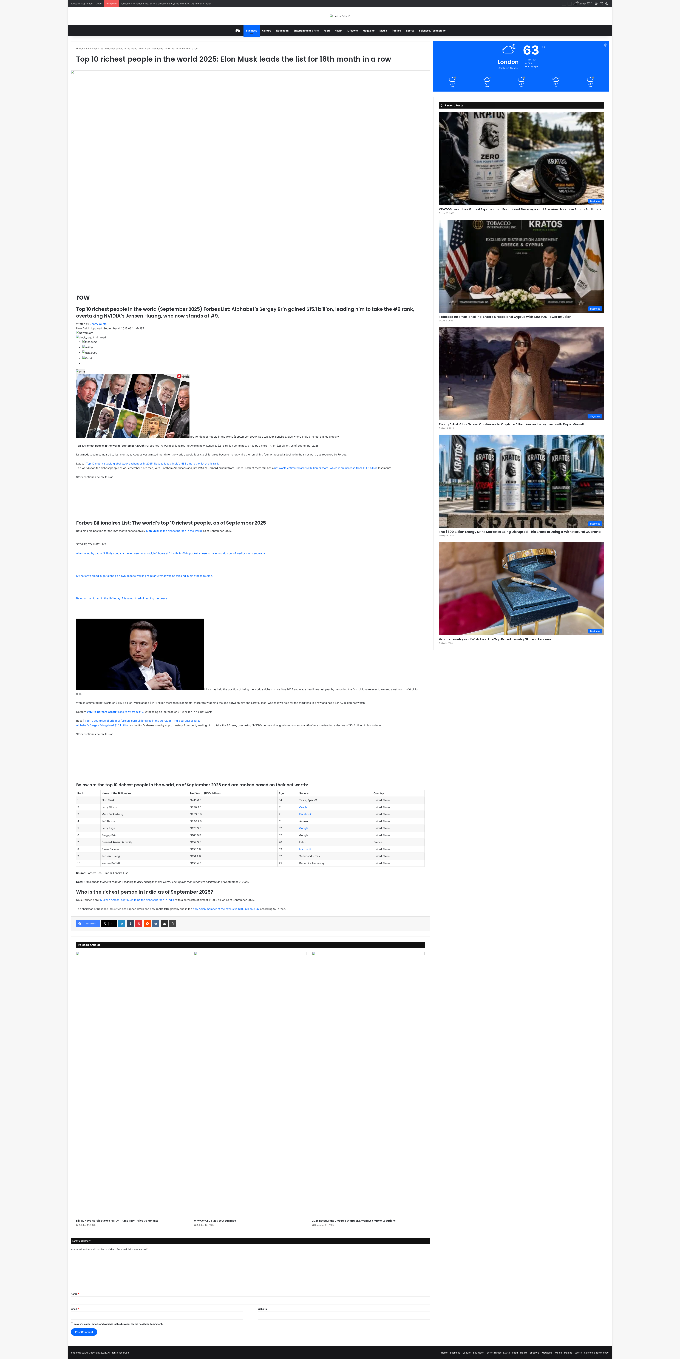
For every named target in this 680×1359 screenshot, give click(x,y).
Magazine (369, 30)
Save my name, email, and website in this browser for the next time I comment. (118, 1324)
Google (303, 828)
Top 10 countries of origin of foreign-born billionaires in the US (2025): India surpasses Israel (143, 720)
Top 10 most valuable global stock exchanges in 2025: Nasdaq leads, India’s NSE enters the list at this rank (152, 463)
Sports (410, 30)
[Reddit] (147, 923)
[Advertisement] (102, 759)
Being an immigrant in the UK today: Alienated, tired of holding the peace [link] (121, 598)
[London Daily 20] (340, 16)
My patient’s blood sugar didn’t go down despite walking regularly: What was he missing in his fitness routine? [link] (145, 575)
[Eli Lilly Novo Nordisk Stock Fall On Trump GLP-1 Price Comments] (132, 1084)
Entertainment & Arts (306, 30)
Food (327, 30)
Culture (266, 30)
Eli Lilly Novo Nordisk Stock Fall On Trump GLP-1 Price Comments (117, 1220)
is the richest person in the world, (174, 531)
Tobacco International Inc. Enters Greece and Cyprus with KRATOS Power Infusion (505, 317)
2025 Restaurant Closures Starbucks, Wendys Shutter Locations (354, 1220)
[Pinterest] (138, 923)
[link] (89, 342)
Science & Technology (432, 30)
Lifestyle (352, 30)
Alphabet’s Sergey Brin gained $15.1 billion (102, 725)
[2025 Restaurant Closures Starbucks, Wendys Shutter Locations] (368, 1084)
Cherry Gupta (98, 323)
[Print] (172, 923)
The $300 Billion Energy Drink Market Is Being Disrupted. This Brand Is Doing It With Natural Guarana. (176, 3)
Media (383, 30)
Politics (396, 30)
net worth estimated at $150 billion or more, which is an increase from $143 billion (326, 468)
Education (282, 30)
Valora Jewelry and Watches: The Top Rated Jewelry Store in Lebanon (495, 639)
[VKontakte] (155, 923)
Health (338, 30)
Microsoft (305, 849)
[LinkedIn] (121, 923)
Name (75, 1293)
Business (251, 30)
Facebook (305, 814)
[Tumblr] (130, 923)
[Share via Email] (164, 923)
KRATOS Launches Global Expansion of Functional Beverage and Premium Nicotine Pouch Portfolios (520, 209)
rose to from (115, 712)
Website (262, 1308)
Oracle (303, 807)
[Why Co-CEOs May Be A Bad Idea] (250, 1084)
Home (82, 48)
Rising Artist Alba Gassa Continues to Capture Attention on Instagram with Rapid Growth (512, 424)
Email (75, 1308)
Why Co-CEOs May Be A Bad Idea (215, 1220)
